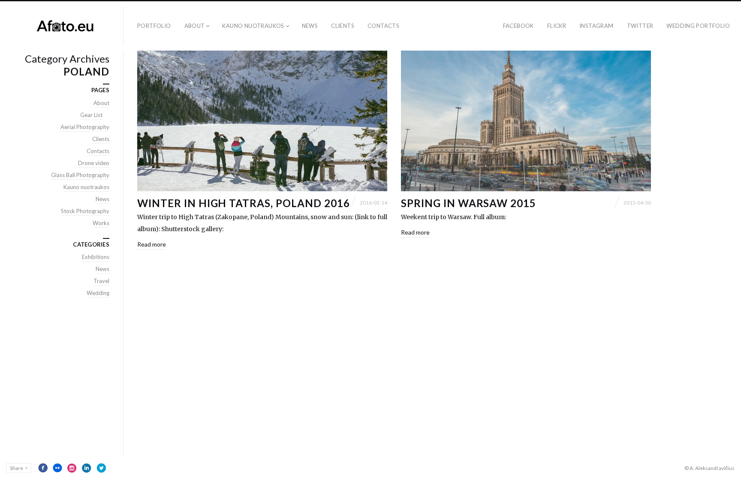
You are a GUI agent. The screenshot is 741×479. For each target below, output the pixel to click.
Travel (101, 280)
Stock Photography (85, 211)
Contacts (383, 25)
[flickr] (57, 468)
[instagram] (72, 468)
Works (101, 223)
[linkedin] (86, 468)
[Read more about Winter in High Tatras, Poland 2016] (262, 121)
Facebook (518, 25)
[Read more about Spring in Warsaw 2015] (526, 121)
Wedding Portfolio (698, 25)
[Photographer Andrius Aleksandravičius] (65, 26)
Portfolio (154, 25)
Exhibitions (95, 256)
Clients (342, 25)
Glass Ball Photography (80, 175)
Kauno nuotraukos (253, 25)
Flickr (556, 25)
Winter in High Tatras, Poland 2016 (243, 203)
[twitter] (101, 468)
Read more (151, 244)
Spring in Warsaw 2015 (468, 203)
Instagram (596, 25)
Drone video (93, 163)
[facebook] (43, 468)
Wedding (98, 292)
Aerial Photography (84, 127)
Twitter (640, 25)
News (310, 25)
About (194, 25)
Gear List (91, 114)
